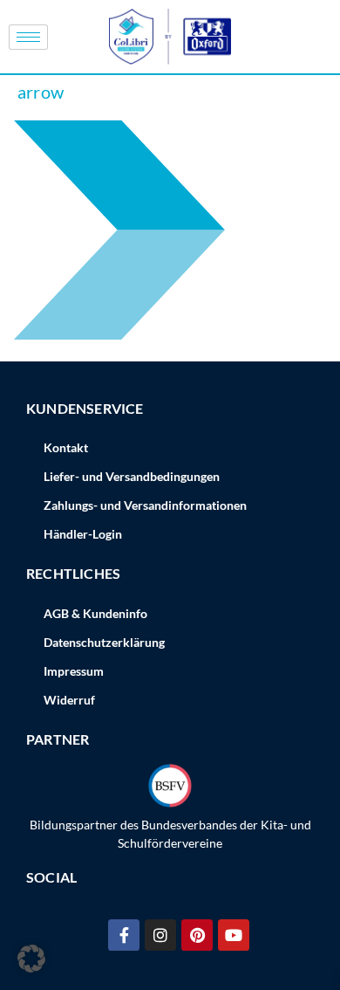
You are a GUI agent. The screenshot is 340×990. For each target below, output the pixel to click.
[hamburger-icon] (28, 37)
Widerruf (69, 699)
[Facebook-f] (123, 935)
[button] (31, 958)
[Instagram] (160, 935)
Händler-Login (83, 533)
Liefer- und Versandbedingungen (132, 476)
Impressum (74, 670)
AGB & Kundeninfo (95, 613)
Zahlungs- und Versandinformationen (145, 505)
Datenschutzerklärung (104, 642)
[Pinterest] (197, 935)
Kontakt (66, 447)
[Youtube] (233, 935)
